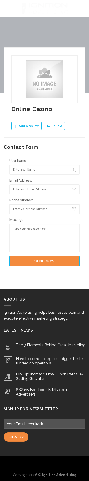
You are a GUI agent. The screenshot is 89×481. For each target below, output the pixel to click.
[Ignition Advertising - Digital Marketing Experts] (44, 8)
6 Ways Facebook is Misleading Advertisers (43, 392)
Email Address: (20, 180)
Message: (16, 220)
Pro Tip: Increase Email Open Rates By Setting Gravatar (49, 376)
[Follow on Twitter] (44, 463)
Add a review (28, 126)
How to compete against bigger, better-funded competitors (50, 360)
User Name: (18, 161)
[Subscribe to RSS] (52, 463)
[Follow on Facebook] (36, 463)
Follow (56, 126)
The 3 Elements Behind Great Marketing (50, 345)
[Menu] (6, 8)
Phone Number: (21, 200)
